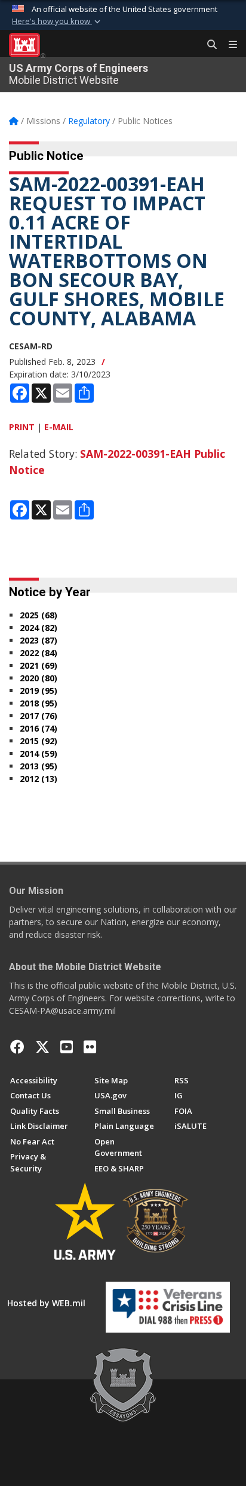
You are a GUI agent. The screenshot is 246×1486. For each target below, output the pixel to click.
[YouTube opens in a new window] (66, 1047)
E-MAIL (58, 427)
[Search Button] (208, 45)
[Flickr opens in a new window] (90, 1047)
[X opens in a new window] (42, 1047)
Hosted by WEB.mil (46, 1303)
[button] (57, 22)
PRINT (22, 427)
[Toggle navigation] (228, 45)
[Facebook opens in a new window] (17, 1047)
